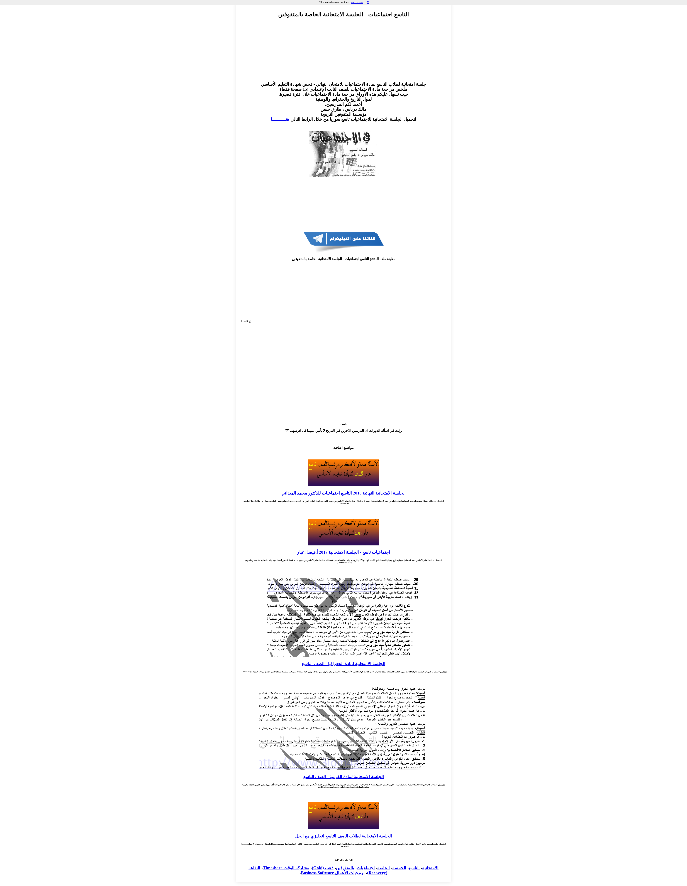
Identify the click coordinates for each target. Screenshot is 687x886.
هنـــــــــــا (280, 119)
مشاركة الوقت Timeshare (286, 867)
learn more (357, 2)
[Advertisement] (343, 53)
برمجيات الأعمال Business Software (333, 872)
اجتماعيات (366, 867)
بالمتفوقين (345, 867)
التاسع (414, 867)
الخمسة (399, 867)
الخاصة (383, 867)
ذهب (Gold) (322, 867)
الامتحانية (430, 867)
